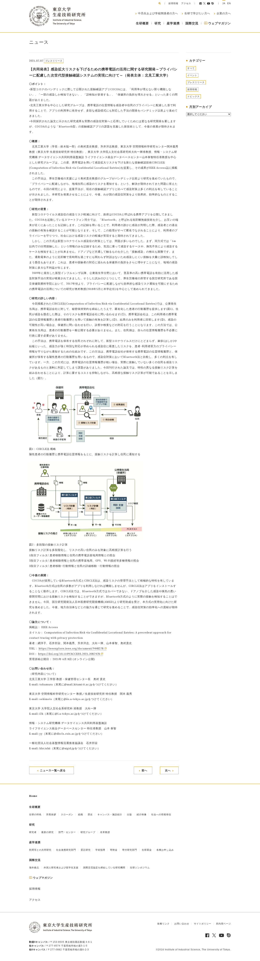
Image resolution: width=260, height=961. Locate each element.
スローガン (67, 814)
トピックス (193, 96)
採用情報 (173, 3)
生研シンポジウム (140, 867)
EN (229, 3)
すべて (191, 68)
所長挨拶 (51, 814)
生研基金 (147, 850)
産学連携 (173, 23)
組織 (80, 814)
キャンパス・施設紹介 (109, 814)
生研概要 (142, 23)
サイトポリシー (202, 923)
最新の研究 (47, 832)
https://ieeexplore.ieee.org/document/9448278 (71, 648)
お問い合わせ (181, 923)
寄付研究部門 (129, 850)
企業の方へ (223, 13)
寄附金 (113, 850)
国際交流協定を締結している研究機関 (104, 867)
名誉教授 (105, 832)
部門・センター (67, 832)
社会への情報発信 (161, 814)
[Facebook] (201, 3)
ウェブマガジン (219, 23)
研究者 (33, 832)
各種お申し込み (165, 850)
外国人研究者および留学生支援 (61, 867)
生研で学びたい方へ (197, 13)
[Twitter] (204, 3)
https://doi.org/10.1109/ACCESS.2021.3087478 (69, 654)
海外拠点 (34, 867)
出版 (129, 814)
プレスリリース (196, 82)
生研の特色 (35, 814)
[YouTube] (209, 3)
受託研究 (86, 850)
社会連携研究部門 (66, 850)
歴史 (90, 814)
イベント (192, 75)
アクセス (186, 3)
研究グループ (88, 832)
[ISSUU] (213, 3)
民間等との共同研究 (40, 850)
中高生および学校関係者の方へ (157, 13)
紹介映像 (142, 814)
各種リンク (163, 923)
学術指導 (100, 850)
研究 (158, 23)
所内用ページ (223, 923)
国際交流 (191, 23)
